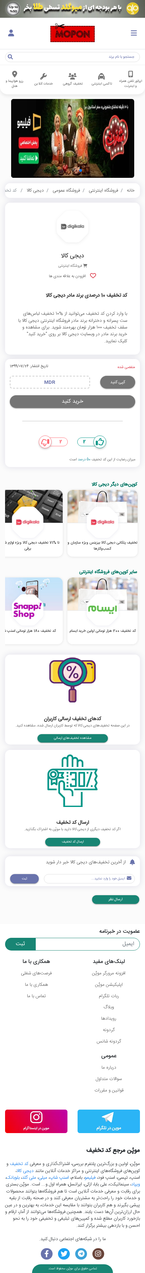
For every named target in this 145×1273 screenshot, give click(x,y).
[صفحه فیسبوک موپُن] (46, 1254)
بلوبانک (13, 1177)
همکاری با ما (36, 984)
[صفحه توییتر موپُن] (63, 1254)
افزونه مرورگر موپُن (108, 973)
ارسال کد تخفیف (73, 842)
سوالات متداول (109, 1079)
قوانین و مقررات (108, 1090)
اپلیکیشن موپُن (109, 984)
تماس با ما (36, 996)
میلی (42, 1177)
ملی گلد (29, 1177)
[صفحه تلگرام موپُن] (81, 1254)
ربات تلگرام (109, 996)
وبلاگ (109, 1007)
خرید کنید (72, 401)
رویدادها (108, 1018)
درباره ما (109, 1067)
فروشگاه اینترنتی (103, 190)
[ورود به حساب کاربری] (11, 33)
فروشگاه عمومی (66, 190)
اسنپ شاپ (59, 1177)
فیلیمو (90, 1177)
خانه (131, 190)
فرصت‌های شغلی (36, 973)
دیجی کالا (35, 190)
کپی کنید (117, 382)
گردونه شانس (108, 1041)
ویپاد (135, 1184)
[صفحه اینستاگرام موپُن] (98, 1254)
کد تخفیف (19, 1164)
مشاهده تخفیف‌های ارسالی (72, 738)
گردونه (109, 1030)
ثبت (24, 878)
